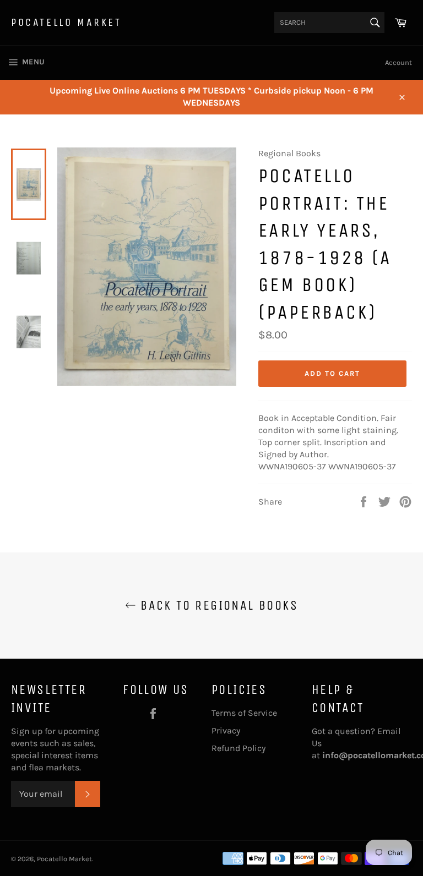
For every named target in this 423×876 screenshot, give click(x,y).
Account (398, 62)
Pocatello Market (66, 22)
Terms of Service (244, 713)
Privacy (226, 730)
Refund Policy (238, 748)
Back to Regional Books (217, 605)
